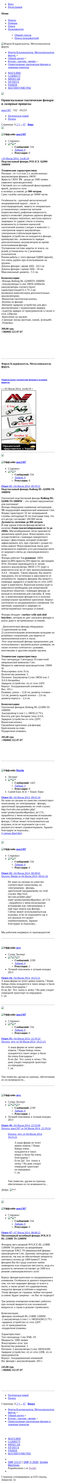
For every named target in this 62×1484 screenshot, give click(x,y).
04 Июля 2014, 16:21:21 (20, 978)
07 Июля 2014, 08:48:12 (20, 1232)
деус (18, 947)
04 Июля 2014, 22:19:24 (20, 1038)
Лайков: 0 (20, 149)
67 (24, 124)
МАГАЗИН (14, 73)
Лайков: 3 (20, 785)
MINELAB (14, 78)
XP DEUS (13, 81)
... (21, 124)
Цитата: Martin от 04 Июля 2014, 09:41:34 (24, 876)
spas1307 (6, 110)
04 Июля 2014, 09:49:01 (20, 873)
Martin (20, 770)
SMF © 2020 (30, 1462)
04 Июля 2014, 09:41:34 (20, 797)
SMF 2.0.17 (14, 1462)
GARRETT (14, 75)
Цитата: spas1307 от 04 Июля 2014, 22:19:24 (26, 1128)
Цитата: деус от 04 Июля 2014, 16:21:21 (23, 1041)
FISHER (12, 84)
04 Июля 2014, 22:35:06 (20, 1125)
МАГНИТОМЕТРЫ (19, 87)
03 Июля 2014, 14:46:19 (15, 158)
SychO (32, 1468)
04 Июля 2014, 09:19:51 (20, 486)
